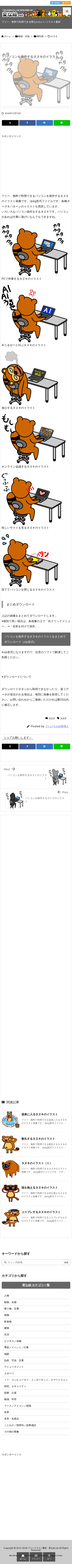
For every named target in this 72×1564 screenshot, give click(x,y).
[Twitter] (10, 123)
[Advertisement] (31, 163)
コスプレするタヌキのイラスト (41, 1212)
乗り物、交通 (11, 1308)
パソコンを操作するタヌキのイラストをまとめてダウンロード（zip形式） (35, 639)
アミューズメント (14, 1366)
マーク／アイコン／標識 (17, 1405)
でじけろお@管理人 (57, 726)
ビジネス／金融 (12, 1340)
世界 (6, 1412)
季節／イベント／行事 (16, 1347)
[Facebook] (27, 123)
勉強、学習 (10, 1399)
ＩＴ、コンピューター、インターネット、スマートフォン (36, 1379)
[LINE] (62, 123)
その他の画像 (11, 1431)
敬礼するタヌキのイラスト (38, 1138)
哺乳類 (40, 36)
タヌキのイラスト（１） (36, 1163)
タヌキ (54, 36)
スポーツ (9, 1373)
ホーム (7, 36)
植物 (6, 1314)
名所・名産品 (11, 1418)
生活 (6, 1334)
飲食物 (8, 1321)
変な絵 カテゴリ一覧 (36, 1285)
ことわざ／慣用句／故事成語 (20, 1425)
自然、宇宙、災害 (14, 1360)
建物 (6, 1327)
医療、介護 (10, 1392)
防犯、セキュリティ (15, 1386)
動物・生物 (24, 36)
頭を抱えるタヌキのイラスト (39, 1187)
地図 (6, 1353)
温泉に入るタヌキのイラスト (39, 1114)
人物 (6, 1295)
